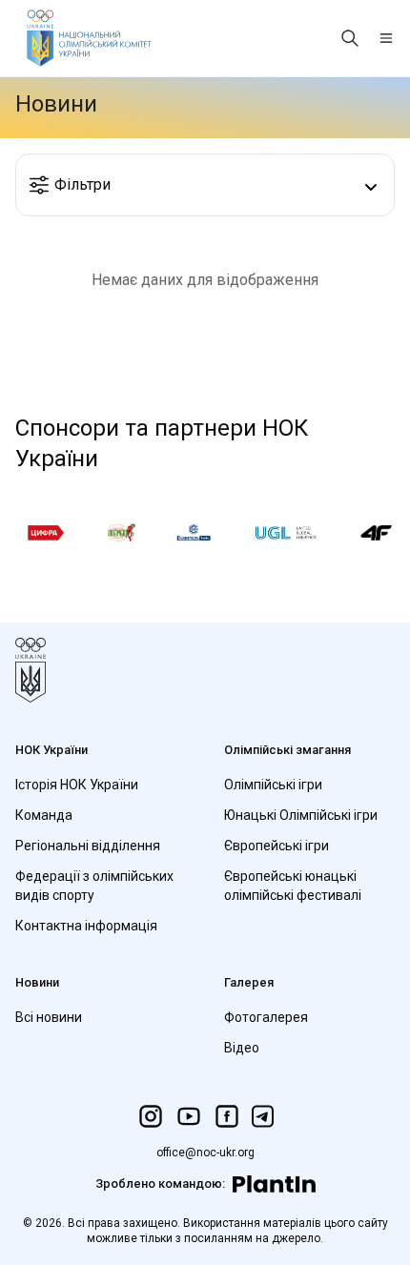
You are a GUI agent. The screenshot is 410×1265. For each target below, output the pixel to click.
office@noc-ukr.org (205, 1152)
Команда (43, 815)
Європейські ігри (276, 845)
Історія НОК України (76, 784)
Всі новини (48, 1017)
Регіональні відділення (87, 845)
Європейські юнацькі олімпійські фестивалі (292, 885)
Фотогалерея (266, 1017)
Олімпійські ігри (273, 784)
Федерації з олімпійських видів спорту (94, 885)
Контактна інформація (86, 925)
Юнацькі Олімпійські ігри (301, 815)
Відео (241, 1047)
